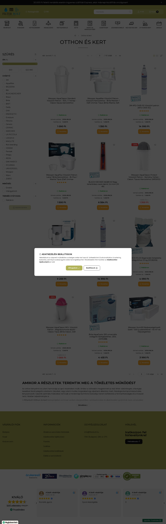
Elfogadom (72, 268)
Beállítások (90, 268)
